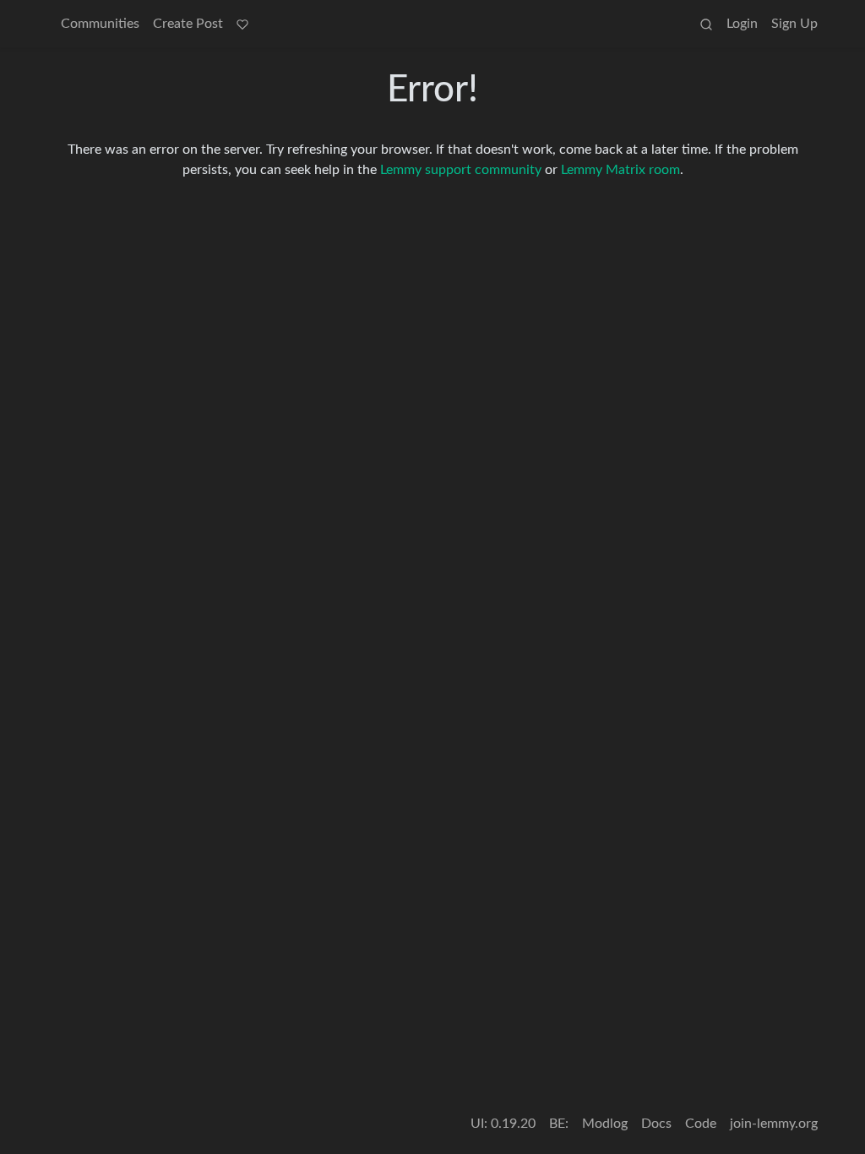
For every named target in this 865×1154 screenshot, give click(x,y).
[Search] (706, 24)
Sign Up (794, 23)
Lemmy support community (460, 170)
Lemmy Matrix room (620, 170)
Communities (100, 23)
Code (700, 1123)
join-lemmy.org (774, 1123)
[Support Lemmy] (242, 24)
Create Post (188, 23)
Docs (656, 1123)
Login (742, 23)
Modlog (605, 1123)
